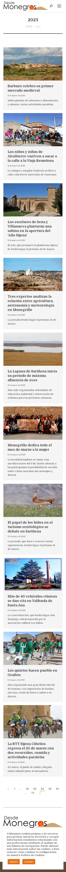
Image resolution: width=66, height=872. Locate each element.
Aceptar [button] (28, 861)
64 (50, 788)
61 (27, 788)
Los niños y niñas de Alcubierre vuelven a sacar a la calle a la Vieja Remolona (32, 156)
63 (42, 788)
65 (57, 788)
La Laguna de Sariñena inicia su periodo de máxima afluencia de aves (32, 375)
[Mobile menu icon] (59, 6)
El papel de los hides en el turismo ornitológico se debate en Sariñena (30, 527)
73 (32, 792)
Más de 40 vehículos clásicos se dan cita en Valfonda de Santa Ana (32, 600)
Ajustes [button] (14, 861)
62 (34, 788)
